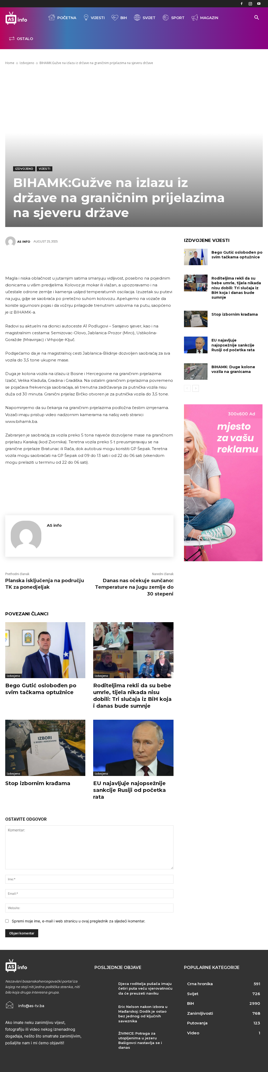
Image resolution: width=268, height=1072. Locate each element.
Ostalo (25, 38)
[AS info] (11, 241)
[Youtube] (259, 3)
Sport (178, 17)
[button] (256, 18)
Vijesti (98, 17)
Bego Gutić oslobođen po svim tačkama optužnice (237, 254)
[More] (128, 260)
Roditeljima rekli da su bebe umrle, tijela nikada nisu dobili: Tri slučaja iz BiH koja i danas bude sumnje (236, 288)
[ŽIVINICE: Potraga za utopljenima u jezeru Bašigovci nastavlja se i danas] (104, 1039)
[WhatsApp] (97, 260)
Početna (66, 17)
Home (9, 63)
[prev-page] (187, 388)
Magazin (209, 17)
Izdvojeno (27, 63)
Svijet (149, 17)
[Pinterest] (81, 260)
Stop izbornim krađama (37, 783)
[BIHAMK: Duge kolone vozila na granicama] (196, 371)
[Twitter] (65, 260)
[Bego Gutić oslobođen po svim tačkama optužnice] (45, 650)
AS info (23, 241)
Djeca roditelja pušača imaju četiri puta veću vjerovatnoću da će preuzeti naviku (145, 988)
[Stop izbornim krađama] (45, 748)
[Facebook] (241, 3)
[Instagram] (250, 3)
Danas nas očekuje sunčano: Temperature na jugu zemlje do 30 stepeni (134, 587)
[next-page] (195, 388)
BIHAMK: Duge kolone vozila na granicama (233, 369)
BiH (123, 17)
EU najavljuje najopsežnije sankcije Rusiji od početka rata (129, 790)
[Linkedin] (112, 260)
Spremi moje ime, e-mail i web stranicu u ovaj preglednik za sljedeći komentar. (78, 921)
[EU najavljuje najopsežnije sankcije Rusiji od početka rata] (133, 748)
